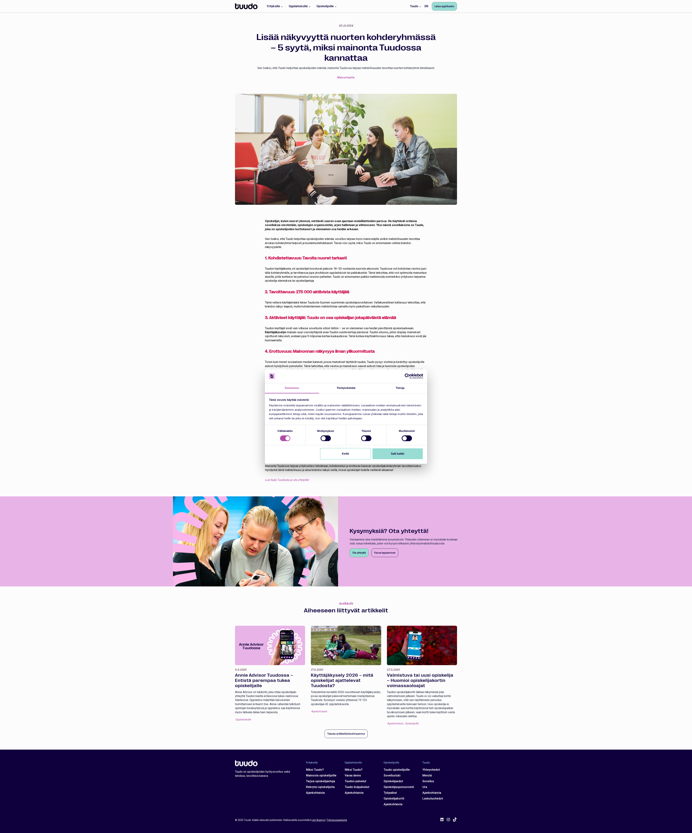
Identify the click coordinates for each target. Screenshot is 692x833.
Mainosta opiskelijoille (321, 775)
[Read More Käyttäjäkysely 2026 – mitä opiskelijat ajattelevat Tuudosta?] (270, 645)
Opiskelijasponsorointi (399, 787)
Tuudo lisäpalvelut (357, 787)
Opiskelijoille (336, 723)
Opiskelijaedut (393, 781)
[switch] (326, 438)
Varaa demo (353, 775)
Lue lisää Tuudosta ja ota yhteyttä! (287, 480)
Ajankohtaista (315, 792)
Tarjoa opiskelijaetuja (320, 781)
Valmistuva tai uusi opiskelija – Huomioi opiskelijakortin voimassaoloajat (344, 680)
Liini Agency (318, 820)
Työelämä (410, 707)
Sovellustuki (392, 775)
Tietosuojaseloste (337, 820)
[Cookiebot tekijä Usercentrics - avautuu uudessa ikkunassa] (407, 376)
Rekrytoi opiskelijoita (320, 787)
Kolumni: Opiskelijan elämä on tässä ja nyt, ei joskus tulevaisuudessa (421, 680)
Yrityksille (312, 762)
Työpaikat (390, 792)
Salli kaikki (397, 453)
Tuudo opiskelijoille (397, 769)
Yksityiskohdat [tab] (346, 388)
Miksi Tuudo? (315, 769)
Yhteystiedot (431, 769)
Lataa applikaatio (444, 6)
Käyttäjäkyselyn (275, 332)
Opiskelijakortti (394, 798)
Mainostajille (346, 77)
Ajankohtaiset (243, 711)
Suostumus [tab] (292, 388)
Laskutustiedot (432, 798)
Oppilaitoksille (353, 762)
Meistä (427, 775)
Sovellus (428, 781)
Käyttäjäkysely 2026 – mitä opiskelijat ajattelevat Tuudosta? (266, 680)
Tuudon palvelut (355, 781)
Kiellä (345, 453)
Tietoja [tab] (400, 388)
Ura (424, 787)
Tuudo (426, 762)
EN (426, 6)
